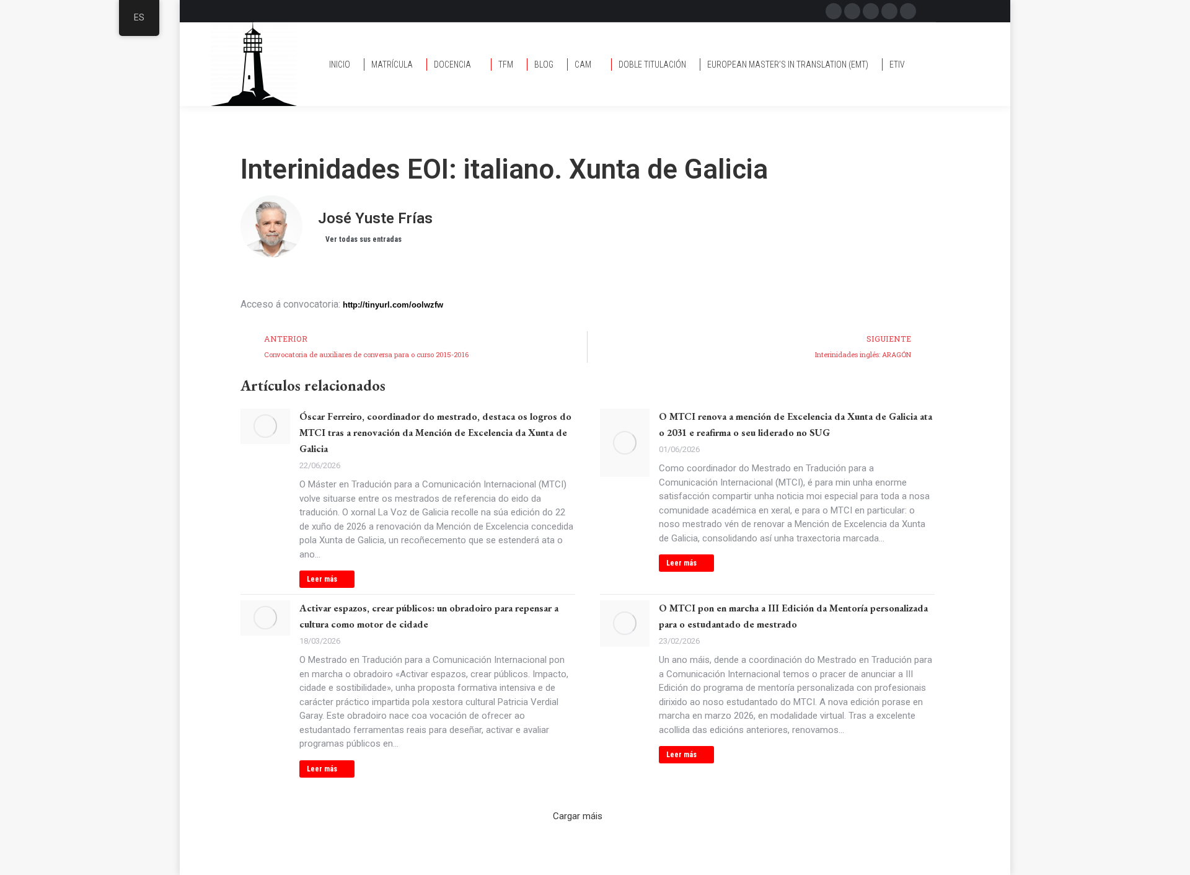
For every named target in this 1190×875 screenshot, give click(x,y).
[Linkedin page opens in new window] (908, 11)
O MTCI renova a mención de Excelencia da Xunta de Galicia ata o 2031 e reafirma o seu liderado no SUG (795, 424)
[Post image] (265, 426)
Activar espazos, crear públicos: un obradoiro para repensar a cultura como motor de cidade (428, 616)
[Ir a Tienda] (1171, 856)
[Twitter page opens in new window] (852, 11)
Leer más (322, 579)
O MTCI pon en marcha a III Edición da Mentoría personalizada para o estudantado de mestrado (793, 616)
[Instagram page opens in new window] (889, 11)
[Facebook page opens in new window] (834, 11)
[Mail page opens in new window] (871, 11)
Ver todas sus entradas (363, 239)
